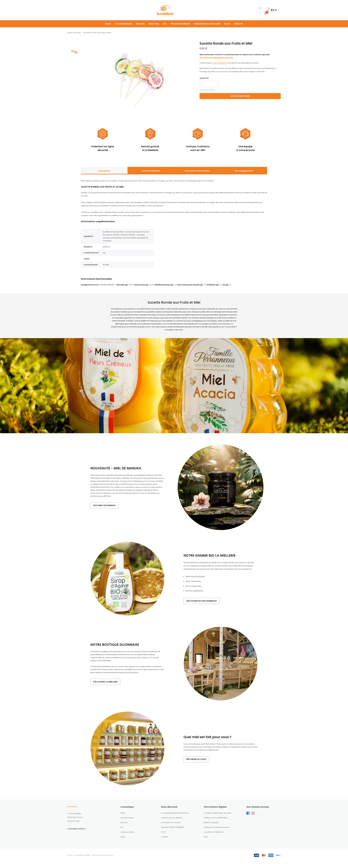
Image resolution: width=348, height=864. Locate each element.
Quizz (123, 836)
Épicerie (140, 23)
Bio (165, 23)
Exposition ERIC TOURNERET (172, 827)
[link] (260, 8)
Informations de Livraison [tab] (197, 170)
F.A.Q (163, 832)
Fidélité (238, 23)
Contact (164, 836)
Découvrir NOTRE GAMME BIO (201, 601)
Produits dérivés (180, 23)
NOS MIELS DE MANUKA (104, 505)
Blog (227, 23)
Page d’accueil (74, 32)
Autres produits (127, 832)
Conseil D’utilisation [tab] (150, 170)
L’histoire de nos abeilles (172, 817)
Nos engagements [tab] (244, 170)
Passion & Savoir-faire (207, 23)
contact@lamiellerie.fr (76, 829)
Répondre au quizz (196, 759)
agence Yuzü (107, 855)
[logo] (165, 10)
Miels (108, 23)
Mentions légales (211, 822)
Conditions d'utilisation (214, 832)
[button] (275, 10)
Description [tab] (104, 170)
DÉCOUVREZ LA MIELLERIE (105, 681)
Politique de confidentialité (215, 817)
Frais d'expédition (220, 63)
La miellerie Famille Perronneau (175, 813)
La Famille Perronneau (171, 822)
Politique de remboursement (216, 827)
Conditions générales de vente (217, 813)
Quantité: (204, 78)
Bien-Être (154, 23)
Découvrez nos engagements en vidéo (216, 57)
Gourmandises (123, 23)
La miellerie (72, 806)
